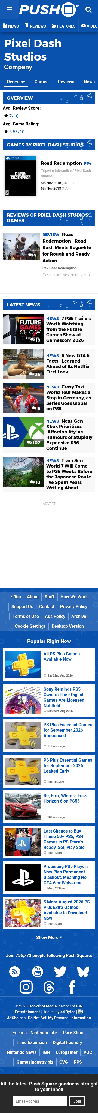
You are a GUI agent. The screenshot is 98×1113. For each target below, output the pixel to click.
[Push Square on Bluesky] (83, 972)
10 (37, 482)
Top (17, 596)
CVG (63, 1062)
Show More (48, 937)
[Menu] (9, 9)
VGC (88, 1052)
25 (37, 374)
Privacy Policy (73, 606)
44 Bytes (67, 1012)
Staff (49, 596)
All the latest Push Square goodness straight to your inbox (49, 1086)
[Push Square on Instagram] (26, 988)
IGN (46, 1052)
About (33, 596)
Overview (16, 81)
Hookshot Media (43, 1006)
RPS (78, 1062)
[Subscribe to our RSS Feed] (15, 972)
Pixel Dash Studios (33, 50)
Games (41, 81)
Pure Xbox (73, 1032)
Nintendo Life (43, 1032)
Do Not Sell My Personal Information (59, 1018)
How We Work (74, 596)
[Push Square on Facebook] (72, 988)
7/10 (14, 116)
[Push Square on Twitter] (60, 972)
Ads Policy (55, 616)
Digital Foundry (67, 1042)
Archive (78, 616)
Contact (46, 606)
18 (37, 340)
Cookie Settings (30, 626)
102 (36, 442)
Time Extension (32, 1042)
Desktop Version (68, 626)
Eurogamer (67, 1052)
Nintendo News (21, 1052)
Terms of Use (26, 616)
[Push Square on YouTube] (37, 972)
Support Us (22, 606)
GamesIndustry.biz (35, 1062)
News (89, 81)
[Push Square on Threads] (49, 988)
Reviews (66, 81)
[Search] (88, 9)
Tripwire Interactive (56, 171)
